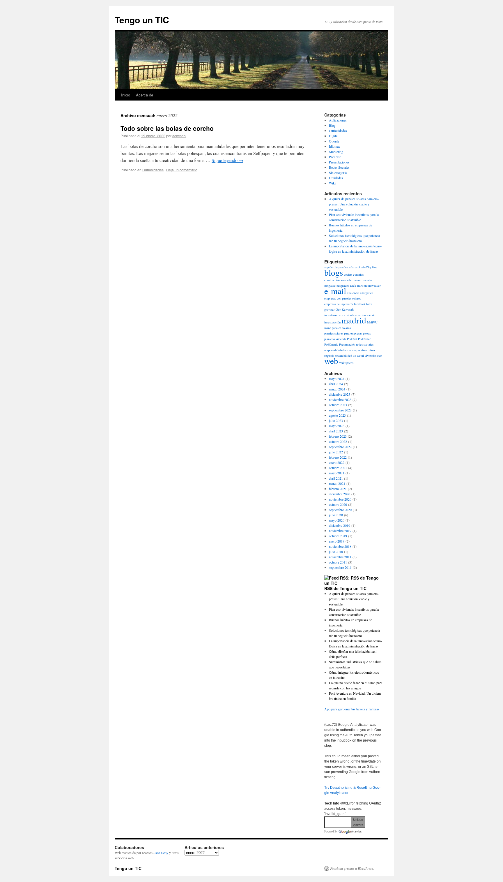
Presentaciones (339, 162)
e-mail (335, 290)
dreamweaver (372, 286)
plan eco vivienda (335, 339)
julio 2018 (336, 551)
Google (334, 141)
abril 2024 (336, 383)
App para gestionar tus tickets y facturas (351, 709)
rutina (371, 350)
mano (327, 328)
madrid (353, 320)
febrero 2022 (338, 457)
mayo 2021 (336, 473)
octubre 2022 (338, 441)
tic (354, 355)
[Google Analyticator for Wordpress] (350, 831)
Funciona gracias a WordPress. (352, 868)
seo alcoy (161, 852)
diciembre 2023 (339, 394)
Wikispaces (346, 363)
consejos (358, 274)
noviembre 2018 (340, 546)
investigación (332, 322)
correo (358, 280)
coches (348, 274)
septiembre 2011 (340, 567)
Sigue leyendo (227, 160)
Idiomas (334, 146)
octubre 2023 (338, 404)
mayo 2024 (336, 378)
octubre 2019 (338, 536)
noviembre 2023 (340, 399)
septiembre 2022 (340, 446)
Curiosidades (153, 169)
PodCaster (364, 339)
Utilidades (336, 177)
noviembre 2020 (340, 499)
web (331, 360)
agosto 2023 (337, 415)
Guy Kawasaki (345, 309)
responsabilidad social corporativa (345, 350)
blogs (333, 272)
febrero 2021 (338, 488)
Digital (333, 135)
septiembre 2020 (340, 509)
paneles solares (341, 328)
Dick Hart (356, 286)
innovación (368, 315)
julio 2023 (336, 420)
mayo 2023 (336, 425)
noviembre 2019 (340, 530)
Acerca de (144, 95)
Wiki (332, 183)
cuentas (367, 280)
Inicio (125, 95)
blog (374, 267)
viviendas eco (373, 355)
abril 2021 (336, 478)
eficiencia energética (360, 293)
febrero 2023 (338, 436)
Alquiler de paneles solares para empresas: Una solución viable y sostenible (354, 204)
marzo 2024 (337, 389)
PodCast (335, 156)
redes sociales (364, 344)
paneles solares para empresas (343, 333)
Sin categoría (338, 172)
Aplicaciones (338, 120)
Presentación (347, 344)
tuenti (360, 355)
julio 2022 (336, 452)
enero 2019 (336, 541)
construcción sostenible (338, 280)
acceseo (179, 135)
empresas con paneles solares (342, 298)
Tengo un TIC (142, 19)
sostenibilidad (343, 355)
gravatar (329, 309)
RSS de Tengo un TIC (345, 588)
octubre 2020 (338, 504)
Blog (332, 125)
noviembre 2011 (340, 556)
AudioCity (364, 267)
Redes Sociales (339, 167)
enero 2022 (336, 462)
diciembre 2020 (339, 494)
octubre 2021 (338, 467)
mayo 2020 (336, 520)
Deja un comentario (181, 169)
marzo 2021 (337, 483)
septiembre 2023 (340, 410)
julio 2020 (336, 515)
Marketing (336, 151)
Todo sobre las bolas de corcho (167, 128)
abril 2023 (336, 431)
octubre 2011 (338, 562)
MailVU (372, 322)
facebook (359, 304)
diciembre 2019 (339, 525)
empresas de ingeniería (338, 304)
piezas (367, 333)
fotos (369, 304)
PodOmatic (331, 344)
